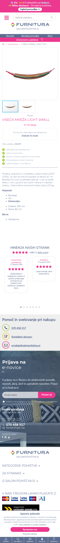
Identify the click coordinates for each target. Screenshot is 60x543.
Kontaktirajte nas (15, 427)
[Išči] (51, 17)
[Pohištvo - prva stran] (3, 44)
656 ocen (43, 252)
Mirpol (30, 115)
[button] (30, 73)
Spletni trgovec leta (14, 153)
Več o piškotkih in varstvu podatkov (32, 524)
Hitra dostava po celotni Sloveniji (19, 160)
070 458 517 (19, 328)
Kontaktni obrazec (22, 336)
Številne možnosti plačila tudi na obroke (23, 156)
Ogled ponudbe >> (30, 9)
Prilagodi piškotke (30, 534)
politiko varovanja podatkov (22, 404)
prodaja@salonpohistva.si (26, 345)
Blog (50, 35)
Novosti (10, 35)
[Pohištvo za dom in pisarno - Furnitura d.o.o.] (30, 26)
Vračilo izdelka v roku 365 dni (18, 163)
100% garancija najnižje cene (18, 149)
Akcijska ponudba (30, 35)
